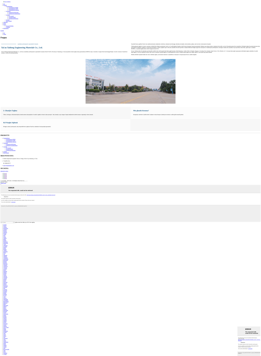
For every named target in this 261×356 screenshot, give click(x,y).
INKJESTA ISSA (4, 171)
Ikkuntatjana (6, 28)
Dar (4, 4)
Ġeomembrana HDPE (13, 7)
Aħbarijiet (5, 22)
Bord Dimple (9, 21)
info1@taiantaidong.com (8, 165)
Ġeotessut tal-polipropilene (14, 13)
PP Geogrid (11, 16)
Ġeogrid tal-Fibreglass (13, 18)
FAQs (4, 23)
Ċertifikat (8, 27)
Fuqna (4, 24)
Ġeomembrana (9, 6)
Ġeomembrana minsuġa (14, 10)
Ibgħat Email (3, 183)
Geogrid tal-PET (12, 17)
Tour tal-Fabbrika (9, 26)
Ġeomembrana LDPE (13, 8)
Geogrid (8, 15)
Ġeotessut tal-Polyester (13, 12)
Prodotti (5, 5)
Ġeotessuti (8, 11)
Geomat (7, 19)
